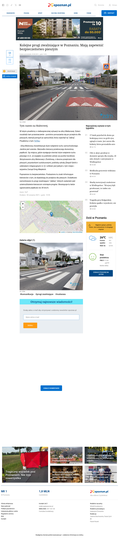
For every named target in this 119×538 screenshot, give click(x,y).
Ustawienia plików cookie (9, 511)
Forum (89, 13)
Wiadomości (11, 13)
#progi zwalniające (44, 294)
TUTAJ (37, 141)
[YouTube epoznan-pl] (20, 5)
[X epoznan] (16, 5)
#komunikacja (26, 294)
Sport (40, 13)
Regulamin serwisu (7, 514)
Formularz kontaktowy (46, 511)
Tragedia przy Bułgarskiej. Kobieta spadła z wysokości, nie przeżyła (103, 203)
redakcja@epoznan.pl (46, 506)
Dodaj (30, 325)
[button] (51, 214)
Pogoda (26, 13)
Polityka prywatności (8, 509)
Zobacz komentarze (51, 388)
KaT (26, 192)
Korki (76, 13)
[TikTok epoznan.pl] (11, 5)
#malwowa (60, 294)
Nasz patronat (5, 506)
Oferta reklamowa (7, 503)
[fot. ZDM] (51, 87)
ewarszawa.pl (56, 535)
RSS (2, 516)
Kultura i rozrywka (58, 13)
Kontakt (111, 13)
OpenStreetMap (77, 232)
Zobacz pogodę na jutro (101, 273)
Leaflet (62, 232)
